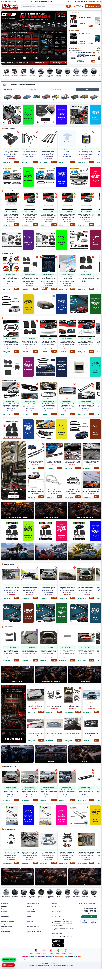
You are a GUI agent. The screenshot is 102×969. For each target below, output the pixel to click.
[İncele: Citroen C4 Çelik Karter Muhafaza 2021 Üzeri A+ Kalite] (67, 328)
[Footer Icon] (36, 950)
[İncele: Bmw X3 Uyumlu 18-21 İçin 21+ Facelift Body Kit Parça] (72, 695)
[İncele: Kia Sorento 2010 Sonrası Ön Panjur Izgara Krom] (67, 391)
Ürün (67, 151)
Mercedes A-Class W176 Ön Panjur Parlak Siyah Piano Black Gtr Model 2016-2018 (48, 404)
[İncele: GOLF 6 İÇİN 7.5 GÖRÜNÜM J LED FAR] (91, 695)
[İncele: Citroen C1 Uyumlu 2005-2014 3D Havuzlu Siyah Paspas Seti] (11, 138)
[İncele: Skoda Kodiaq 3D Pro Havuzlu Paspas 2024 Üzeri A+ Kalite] (30, 328)
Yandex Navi (93, 922)
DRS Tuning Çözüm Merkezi (34, 931)
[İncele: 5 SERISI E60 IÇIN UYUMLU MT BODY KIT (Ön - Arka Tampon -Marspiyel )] (11, 637)
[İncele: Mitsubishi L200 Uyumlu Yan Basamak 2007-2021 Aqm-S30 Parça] (48, 777)
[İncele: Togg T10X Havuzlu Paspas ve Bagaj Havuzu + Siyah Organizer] (30, 264)
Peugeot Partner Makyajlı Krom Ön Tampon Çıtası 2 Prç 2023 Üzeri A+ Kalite (48, 215)
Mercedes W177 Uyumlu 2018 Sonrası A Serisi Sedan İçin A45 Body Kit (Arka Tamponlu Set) (54, 705)
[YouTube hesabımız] (64, 936)
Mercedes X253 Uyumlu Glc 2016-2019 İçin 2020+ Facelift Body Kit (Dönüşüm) (67, 853)
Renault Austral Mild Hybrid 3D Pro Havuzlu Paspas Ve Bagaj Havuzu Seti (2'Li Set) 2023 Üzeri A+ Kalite (85, 16)
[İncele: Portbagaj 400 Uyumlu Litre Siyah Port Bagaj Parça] (73, 58)
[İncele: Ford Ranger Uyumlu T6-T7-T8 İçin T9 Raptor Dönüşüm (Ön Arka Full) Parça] (30, 839)
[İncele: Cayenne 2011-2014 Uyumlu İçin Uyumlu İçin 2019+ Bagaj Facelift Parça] (11, 839)
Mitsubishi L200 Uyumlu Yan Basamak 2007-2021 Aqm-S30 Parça (48, 790)
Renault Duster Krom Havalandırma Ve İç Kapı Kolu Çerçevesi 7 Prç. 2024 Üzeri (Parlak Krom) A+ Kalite (85, 34)
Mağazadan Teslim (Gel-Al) (33, 926)
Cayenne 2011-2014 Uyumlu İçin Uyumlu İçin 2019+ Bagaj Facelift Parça (11, 853)
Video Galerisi (30, 921)
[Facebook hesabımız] (53, 936)
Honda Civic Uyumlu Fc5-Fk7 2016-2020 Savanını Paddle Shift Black (48, 650)
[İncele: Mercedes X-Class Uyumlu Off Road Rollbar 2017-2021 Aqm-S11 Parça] (67, 574)
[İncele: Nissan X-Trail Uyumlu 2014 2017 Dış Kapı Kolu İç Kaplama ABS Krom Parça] (72, 451)
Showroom (4, 911)
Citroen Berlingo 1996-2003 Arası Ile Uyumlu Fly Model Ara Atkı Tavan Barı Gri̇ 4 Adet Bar (48, 152)
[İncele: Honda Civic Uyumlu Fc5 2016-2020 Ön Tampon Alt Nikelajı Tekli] (91, 723)
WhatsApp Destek (90, 916)
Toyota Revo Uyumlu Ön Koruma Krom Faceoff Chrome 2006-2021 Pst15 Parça (48, 588)
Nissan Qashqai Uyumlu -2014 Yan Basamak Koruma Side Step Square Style (86, 404)
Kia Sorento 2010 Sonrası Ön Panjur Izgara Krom (67, 404)
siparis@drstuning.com (60, 919)
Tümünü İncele (13, 496)
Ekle (94, 61)
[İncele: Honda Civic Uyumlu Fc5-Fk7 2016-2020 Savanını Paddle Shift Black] (48, 637)
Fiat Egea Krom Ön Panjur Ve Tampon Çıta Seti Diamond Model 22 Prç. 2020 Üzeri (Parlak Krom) (11, 215)
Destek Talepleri (31, 911)
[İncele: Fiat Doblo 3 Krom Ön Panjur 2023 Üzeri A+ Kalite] (30, 201)
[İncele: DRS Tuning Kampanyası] (34, 38)
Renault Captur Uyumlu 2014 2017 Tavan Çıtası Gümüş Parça (91, 490)
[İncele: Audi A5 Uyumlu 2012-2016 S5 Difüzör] (67, 637)
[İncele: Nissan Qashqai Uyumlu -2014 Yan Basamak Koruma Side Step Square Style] (86, 391)
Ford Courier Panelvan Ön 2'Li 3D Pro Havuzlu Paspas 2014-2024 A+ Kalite (86, 277)
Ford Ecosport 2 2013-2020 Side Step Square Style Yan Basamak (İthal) (35, 462)
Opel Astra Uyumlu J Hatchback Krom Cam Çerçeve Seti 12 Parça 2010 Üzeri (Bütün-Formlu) (86, 342)
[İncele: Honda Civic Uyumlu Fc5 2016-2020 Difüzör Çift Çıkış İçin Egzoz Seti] (30, 637)
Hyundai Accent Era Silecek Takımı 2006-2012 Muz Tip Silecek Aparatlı (30, 152)
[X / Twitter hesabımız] (60, 936)
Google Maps (84, 922)
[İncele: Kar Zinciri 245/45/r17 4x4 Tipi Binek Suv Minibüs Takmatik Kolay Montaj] (86, 138)
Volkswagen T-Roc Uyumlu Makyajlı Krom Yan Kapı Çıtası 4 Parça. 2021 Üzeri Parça (48, 342)
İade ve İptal (4, 929)
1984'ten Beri (79, 1)
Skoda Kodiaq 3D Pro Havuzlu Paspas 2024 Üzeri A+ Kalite (29, 342)
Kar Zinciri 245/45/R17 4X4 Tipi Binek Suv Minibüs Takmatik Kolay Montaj (86, 152)
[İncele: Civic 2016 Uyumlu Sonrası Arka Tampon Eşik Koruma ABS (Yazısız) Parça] (54, 451)
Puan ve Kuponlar (31, 914)
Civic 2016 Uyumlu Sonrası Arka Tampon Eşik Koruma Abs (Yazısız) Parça (54, 462)
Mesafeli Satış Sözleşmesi (7, 921)
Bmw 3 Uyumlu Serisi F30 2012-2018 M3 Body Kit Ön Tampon (54, 734)
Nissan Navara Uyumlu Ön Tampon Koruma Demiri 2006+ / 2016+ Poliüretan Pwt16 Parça (67, 790)
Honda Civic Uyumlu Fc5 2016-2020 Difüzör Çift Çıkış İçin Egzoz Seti (30, 650)
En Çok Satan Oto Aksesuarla (34, 924)
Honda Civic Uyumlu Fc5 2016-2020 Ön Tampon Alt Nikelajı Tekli (91, 734)
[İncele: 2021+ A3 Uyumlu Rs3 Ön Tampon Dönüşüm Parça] (48, 839)
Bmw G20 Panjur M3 (30, 404)
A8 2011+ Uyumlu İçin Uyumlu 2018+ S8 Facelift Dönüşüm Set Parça (86, 853)
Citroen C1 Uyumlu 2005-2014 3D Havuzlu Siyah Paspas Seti (11, 152)
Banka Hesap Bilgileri (6, 931)
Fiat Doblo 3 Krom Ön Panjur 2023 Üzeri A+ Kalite (29, 215)
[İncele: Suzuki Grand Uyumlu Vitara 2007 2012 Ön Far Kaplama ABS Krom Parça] (35, 480)
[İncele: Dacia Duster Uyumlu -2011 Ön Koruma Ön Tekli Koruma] (11, 574)
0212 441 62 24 (57, 911)
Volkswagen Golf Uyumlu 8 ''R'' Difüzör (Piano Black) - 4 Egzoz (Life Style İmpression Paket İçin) (36, 705)
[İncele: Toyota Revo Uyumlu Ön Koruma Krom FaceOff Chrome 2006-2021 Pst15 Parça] (48, 574)
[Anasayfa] (10, 6)
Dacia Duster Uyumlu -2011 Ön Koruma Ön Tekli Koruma (11, 588)
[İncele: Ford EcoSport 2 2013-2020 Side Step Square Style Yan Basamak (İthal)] (35, 451)
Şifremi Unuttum (31, 919)
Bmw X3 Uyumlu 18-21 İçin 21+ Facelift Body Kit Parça (72, 705)
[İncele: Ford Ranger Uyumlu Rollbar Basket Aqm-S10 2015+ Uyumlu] (30, 574)
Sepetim (93, 6)
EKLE (91, 25)
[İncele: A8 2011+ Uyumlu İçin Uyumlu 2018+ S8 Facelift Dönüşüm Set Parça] (86, 839)
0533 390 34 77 (57, 916)
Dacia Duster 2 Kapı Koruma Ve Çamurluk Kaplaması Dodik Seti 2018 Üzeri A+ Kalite (11, 342)
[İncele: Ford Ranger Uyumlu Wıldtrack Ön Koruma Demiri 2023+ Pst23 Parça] (86, 574)
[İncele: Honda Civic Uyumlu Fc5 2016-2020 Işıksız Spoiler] (35, 723)
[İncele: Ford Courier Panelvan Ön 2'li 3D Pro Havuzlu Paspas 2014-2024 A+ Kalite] (86, 264)
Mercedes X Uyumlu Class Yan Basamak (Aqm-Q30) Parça (86, 790)
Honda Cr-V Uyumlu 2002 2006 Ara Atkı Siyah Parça (91, 462)
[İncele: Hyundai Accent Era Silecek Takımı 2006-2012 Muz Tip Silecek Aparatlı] (30, 138)
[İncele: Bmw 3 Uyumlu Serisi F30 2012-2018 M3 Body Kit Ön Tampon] (54, 723)
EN (68, 1)
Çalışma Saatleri (58, 925)
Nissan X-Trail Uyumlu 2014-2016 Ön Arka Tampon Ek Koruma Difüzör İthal (73, 490)
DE (71, 1)
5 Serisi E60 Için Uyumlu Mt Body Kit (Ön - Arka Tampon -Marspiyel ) (11, 650)
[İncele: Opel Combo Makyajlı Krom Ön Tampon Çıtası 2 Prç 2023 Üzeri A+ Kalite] (86, 201)
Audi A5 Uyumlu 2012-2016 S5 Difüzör (67, 650)
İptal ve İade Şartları (6, 926)
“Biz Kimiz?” (4, 914)
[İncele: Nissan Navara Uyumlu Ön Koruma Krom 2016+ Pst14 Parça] (11, 777)
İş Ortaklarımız (5, 916)
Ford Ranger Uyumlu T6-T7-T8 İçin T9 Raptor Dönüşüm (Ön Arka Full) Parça (29, 853)
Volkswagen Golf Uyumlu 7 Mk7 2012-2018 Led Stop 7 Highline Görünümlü (86, 650)
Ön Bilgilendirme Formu (7, 924)
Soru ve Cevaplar (31, 909)
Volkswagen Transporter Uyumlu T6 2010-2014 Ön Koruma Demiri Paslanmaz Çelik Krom (54, 490)
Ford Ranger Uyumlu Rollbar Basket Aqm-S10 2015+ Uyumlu (30, 588)
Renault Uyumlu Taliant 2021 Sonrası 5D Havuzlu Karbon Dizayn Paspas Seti (48, 277)
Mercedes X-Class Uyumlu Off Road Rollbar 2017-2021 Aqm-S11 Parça (67, 588)
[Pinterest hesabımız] (71, 936)
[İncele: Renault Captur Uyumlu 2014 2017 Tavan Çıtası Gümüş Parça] (91, 480)
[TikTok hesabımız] (67, 936)
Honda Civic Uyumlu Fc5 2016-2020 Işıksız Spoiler (35, 734)
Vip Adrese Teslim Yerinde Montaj (35, 929)
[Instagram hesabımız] (57, 936)
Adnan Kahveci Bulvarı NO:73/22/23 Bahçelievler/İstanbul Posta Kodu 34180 (64, 922)
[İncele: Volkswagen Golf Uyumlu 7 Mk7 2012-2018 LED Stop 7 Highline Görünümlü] (86, 637)
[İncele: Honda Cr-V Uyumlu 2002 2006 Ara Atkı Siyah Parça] (91, 451)
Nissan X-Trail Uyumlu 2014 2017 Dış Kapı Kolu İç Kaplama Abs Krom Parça (72, 462)
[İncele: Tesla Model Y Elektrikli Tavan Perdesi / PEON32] (67, 264)
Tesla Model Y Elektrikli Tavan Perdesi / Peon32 (67, 277)
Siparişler (29, 906)
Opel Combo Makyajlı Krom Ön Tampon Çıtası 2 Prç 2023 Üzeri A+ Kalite (86, 215)
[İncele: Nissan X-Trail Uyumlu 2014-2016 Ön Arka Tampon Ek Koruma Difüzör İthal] (72, 480)
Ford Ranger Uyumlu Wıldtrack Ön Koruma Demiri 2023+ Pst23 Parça (86, 588)
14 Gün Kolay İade (90, 1)
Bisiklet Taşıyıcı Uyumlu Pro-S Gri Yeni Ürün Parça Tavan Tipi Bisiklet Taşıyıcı (11, 277)
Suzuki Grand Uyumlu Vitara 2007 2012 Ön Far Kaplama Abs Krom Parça (35, 490)
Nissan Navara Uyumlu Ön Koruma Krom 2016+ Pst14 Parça (11, 790)
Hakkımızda (13, 1)
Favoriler (29, 916)
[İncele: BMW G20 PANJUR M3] (30, 391)
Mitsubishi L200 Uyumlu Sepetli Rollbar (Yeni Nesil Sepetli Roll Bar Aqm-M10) (30, 790)
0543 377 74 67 (57, 914)
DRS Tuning (47, 963)
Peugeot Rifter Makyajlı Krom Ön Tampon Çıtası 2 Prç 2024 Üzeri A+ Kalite (67, 215)
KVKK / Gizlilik (4, 919)
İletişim (5, 1)
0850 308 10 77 (57, 906)
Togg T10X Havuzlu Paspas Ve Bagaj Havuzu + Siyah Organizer (30, 277)
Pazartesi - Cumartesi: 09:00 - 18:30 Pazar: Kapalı (64, 928)
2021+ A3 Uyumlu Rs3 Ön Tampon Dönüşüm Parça (48, 853)
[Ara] (68, 6)
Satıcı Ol (99, 1)
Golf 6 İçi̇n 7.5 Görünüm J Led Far (91, 705)
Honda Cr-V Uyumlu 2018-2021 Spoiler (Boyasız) (72, 734)
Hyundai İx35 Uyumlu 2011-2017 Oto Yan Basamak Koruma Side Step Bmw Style (11, 404)
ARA (87, 89)
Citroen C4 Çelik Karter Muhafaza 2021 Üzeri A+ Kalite (67, 342)
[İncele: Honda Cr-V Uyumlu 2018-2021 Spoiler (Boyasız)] (72, 723)
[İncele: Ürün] (67, 138)
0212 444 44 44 (57, 909)
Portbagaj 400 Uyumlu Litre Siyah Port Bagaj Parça (86, 56)
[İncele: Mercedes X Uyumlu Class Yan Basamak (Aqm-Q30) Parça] (86, 777)
